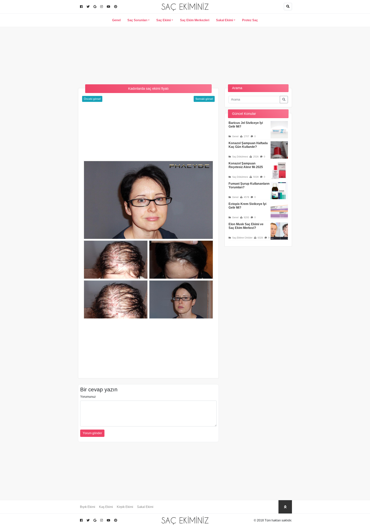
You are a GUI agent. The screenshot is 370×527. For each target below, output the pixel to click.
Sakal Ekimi (224, 20)
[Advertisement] (185, 54)
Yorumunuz (88, 396)
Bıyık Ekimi (87, 506)
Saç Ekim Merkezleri (194, 20)
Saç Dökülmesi (240, 156)
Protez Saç (250, 20)
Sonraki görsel (204, 98)
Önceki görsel (92, 98)
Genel (116, 20)
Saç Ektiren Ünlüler (242, 237)
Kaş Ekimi (106, 506)
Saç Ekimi (163, 20)
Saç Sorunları (137, 20)
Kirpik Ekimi (125, 506)
